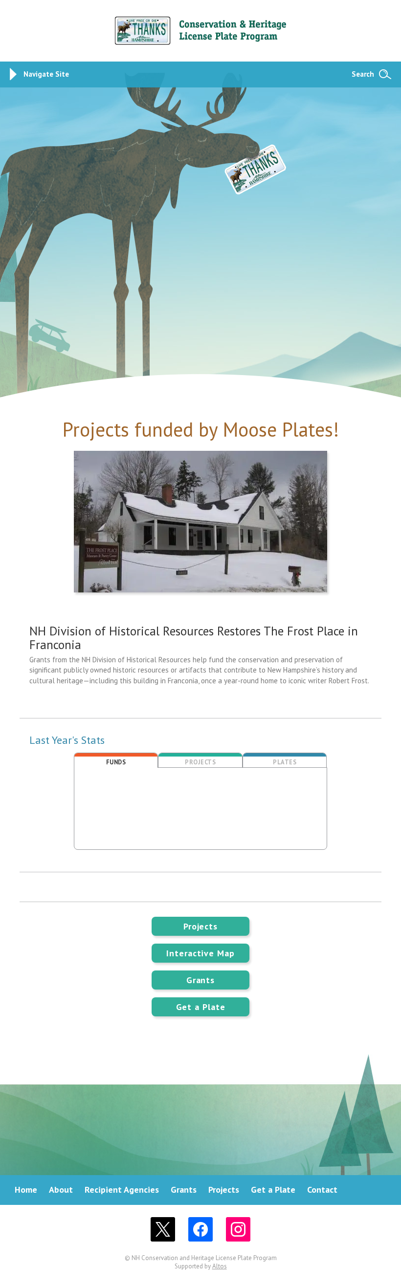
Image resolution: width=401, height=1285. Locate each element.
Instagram (238, 1229)
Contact (322, 1189)
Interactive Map (200, 953)
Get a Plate (200, 1006)
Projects (200, 926)
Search (363, 74)
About (61, 1189)
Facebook (200, 1229)
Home (26, 1189)
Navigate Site (46, 74)
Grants (200, 980)
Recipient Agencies (122, 1189)
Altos (219, 1266)
